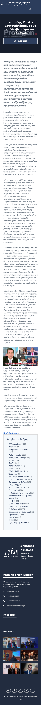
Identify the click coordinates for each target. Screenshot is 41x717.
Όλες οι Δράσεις (16, 504)
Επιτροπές (13, 485)
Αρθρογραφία (15, 455)
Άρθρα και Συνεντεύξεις (19, 449)
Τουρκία (12, 517)
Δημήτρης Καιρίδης (19, 2)
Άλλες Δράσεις (15, 444)
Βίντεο (11, 460)
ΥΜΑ (11, 520)
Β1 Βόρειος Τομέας (17, 457)
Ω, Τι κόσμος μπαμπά (18, 523)
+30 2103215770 (13, 596)
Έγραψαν (13, 474)
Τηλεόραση (14, 514)
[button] (30, 9)
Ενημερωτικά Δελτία (18, 482)
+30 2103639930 (13, 601)
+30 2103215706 (13, 591)
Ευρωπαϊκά (14, 490)
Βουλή (11, 463)
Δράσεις (12, 468)
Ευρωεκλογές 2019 (17, 487)
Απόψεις (12, 447)
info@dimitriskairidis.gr (16, 606)
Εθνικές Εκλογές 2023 (18, 479)
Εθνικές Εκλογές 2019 (18, 476)
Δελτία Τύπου (14, 466)
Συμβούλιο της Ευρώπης (19, 512)
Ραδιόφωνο (14, 509)
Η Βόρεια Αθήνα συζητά (19, 493)
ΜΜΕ (11, 501)
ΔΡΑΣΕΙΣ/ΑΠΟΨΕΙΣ (17, 471)
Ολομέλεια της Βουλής (18, 506)
